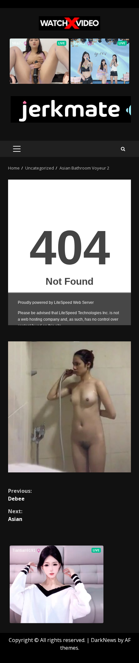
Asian (15, 515)
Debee (20, 494)
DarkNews (103, 640)
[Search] (123, 149)
